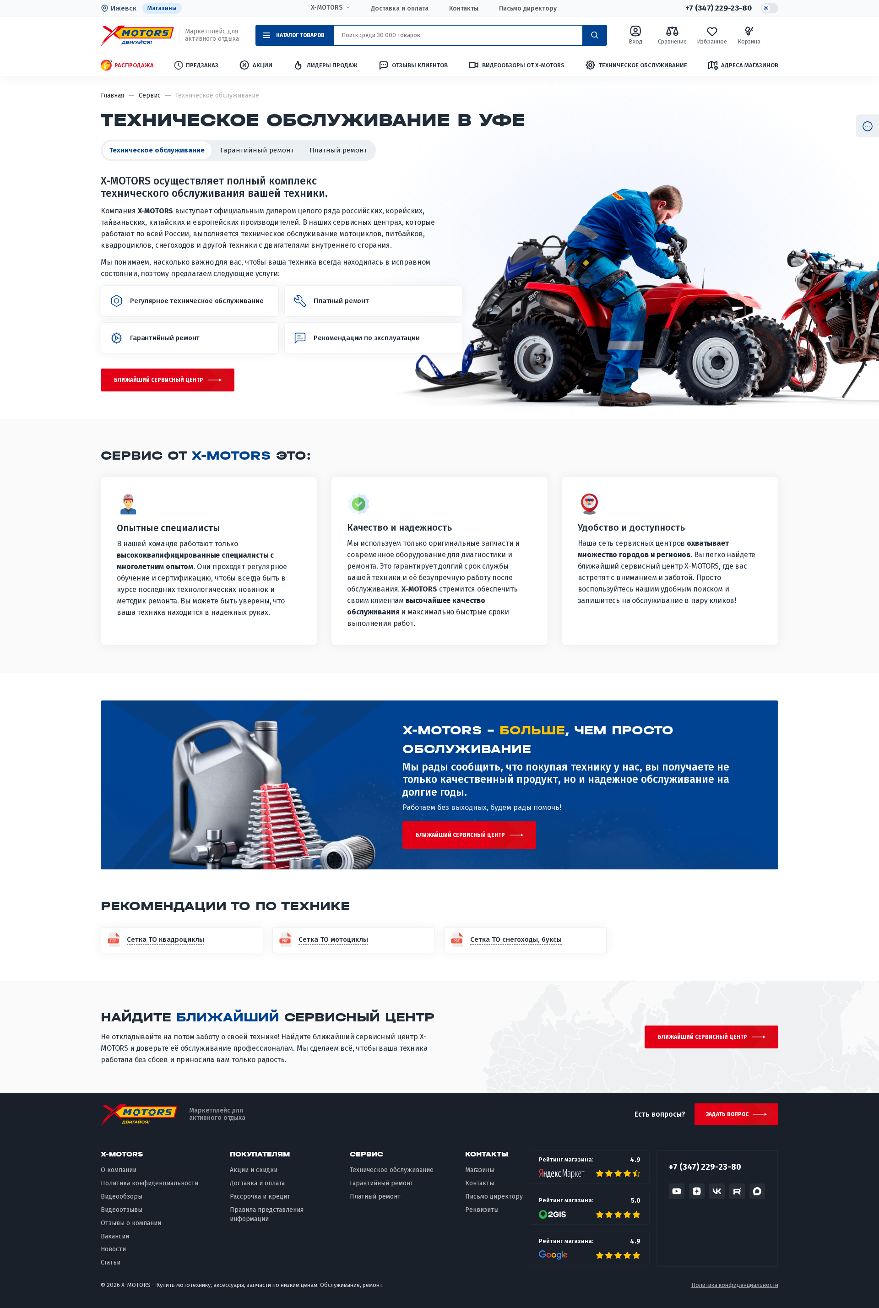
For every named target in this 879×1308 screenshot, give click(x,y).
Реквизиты (482, 1210)
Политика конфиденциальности (149, 1183)
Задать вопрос (727, 1114)
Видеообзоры (121, 1196)
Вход (636, 41)
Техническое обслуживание (643, 65)
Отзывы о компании (131, 1223)
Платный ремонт (338, 150)
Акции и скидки (253, 1170)
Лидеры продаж (332, 65)
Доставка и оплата (400, 8)
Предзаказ (202, 65)
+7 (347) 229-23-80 (718, 8)
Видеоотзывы (121, 1210)
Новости (113, 1249)
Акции (262, 65)
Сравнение (672, 41)
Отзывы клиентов (420, 65)
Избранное (712, 41)
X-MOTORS (326, 7)
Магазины (162, 8)
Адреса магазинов (749, 65)
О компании (118, 1170)
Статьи (110, 1262)
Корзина (749, 41)
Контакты (463, 8)
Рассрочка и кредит (260, 1196)
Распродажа (134, 65)
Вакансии (115, 1236)
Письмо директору (528, 8)
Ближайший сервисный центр (158, 380)
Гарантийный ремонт (257, 150)
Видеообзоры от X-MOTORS (523, 65)
